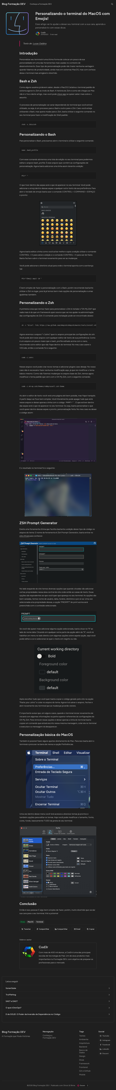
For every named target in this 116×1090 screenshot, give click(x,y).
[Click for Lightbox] (58, 223)
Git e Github (85, 1071)
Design (82, 1056)
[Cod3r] (37, 33)
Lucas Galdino (39, 43)
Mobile (82, 1074)
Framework (84, 1063)
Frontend (83, 1067)
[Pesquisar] (112, 4)
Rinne (73, 1085)
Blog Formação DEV (41, 1085)
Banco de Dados (83, 1051)
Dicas (23, 922)
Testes (82, 1036)
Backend (83, 1046)
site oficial (24, 536)
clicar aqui (61, 94)
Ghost (66, 1085)
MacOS (30, 922)
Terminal (39, 922)
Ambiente (83, 1039)
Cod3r (43, 33)
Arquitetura (84, 1043)
